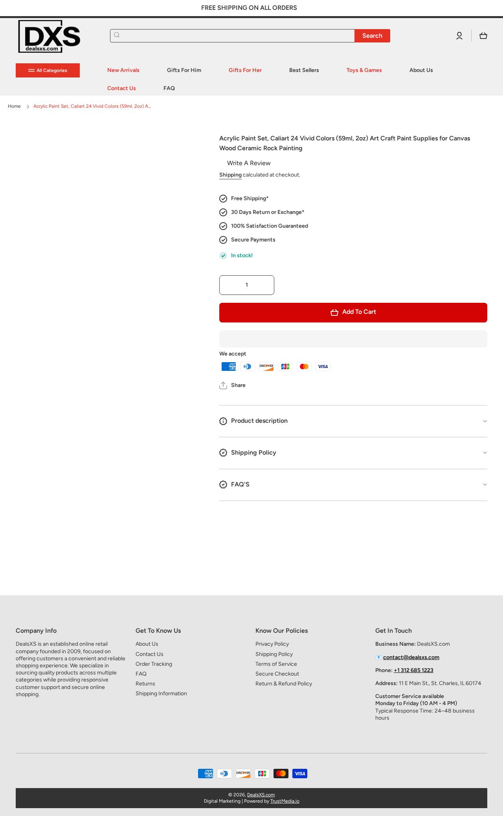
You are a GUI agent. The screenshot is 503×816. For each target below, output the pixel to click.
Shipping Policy (274, 654)
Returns (145, 683)
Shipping (230, 174)
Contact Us (149, 654)
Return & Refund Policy (283, 683)
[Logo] (55, 36)
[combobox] (250, 35)
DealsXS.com (261, 795)
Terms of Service (276, 664)
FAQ (141, 673)
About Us (147, 644)
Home (14, 106)
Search (372, 35)
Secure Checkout (277, 673)
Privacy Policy (272, 644)
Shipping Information (161, 693)
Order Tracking (154, 664)
